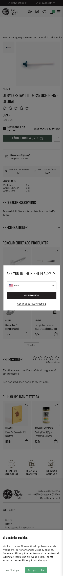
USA (16, 285)
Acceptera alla (36, 570)
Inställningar (13, 570)
